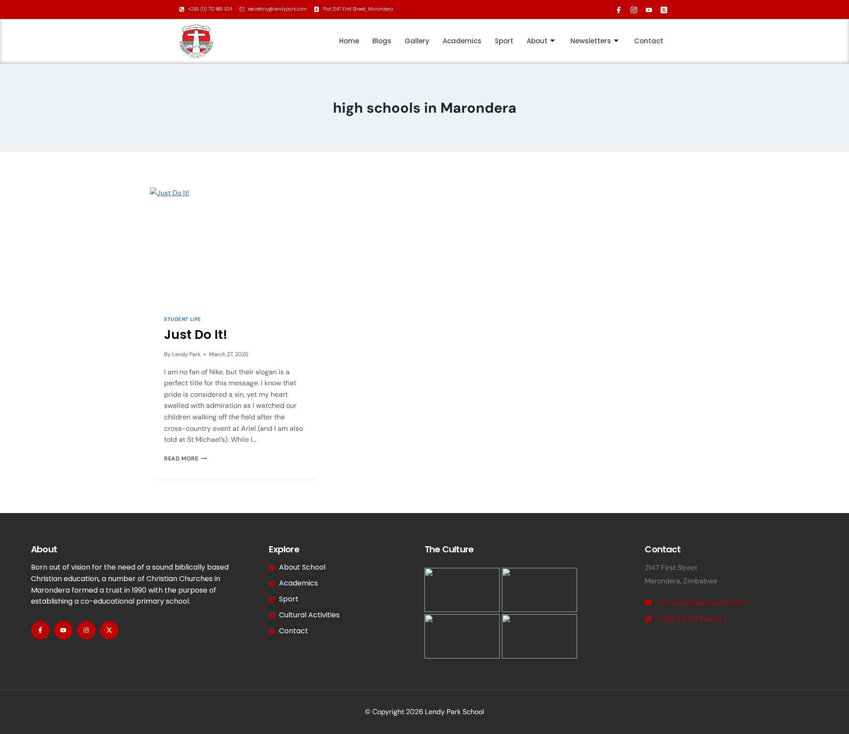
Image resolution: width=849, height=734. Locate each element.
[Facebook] (617, 8)
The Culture (449, 549)
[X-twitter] (109, 630)
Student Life (182, 319)
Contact (648, 41)
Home (349, 41)
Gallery (417, 41)
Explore (284, 549)
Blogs (381, 41)
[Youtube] (647, 8)
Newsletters (590, 41)
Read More (185, 458)
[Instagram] (632, 8)
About (537, 41)
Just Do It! (196, 334)
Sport (504, 41)
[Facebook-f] (40, 630)
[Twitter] (662, 8)
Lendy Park (186, 354)
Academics (462, 41)
